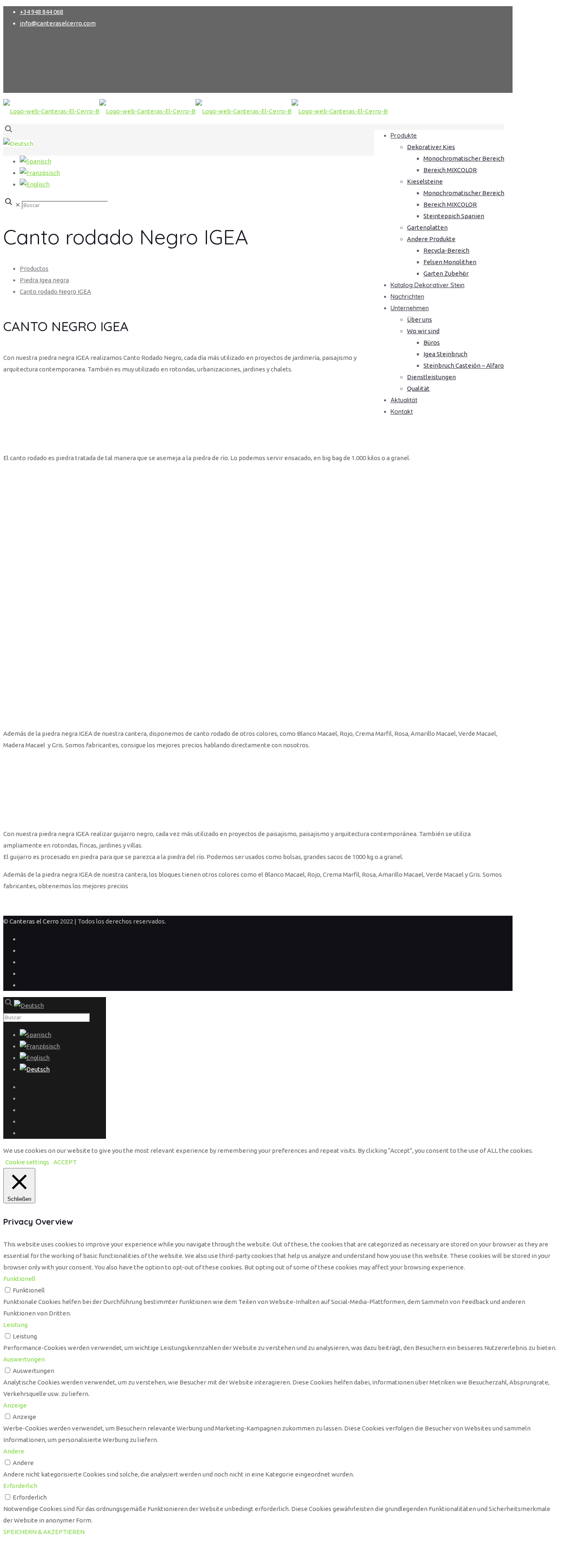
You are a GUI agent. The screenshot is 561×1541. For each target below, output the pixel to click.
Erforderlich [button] (20, 1485)
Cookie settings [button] (27, 1162)
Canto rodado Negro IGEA (55, 291)
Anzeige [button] (15, 1405)
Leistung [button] (15, 1324)
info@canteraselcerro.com (58, 23)
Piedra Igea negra (44, 279)
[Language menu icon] (18, 143)
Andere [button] (13, 1451)
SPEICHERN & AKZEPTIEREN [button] (44, 1531)
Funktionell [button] (19, 1278)
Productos (34, 268)
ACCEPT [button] (65, 1162)
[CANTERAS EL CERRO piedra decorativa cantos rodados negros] (195, 111)
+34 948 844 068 (41, 11)
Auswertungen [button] (24, 1359)
